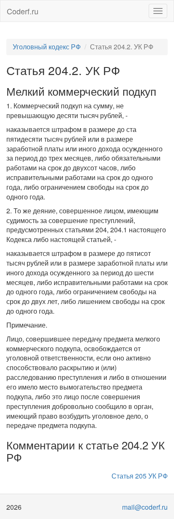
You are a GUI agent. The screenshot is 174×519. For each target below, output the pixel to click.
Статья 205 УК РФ (139, 476)
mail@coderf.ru (145, 507)
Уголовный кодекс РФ (47, 46)
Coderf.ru (22, 10)
